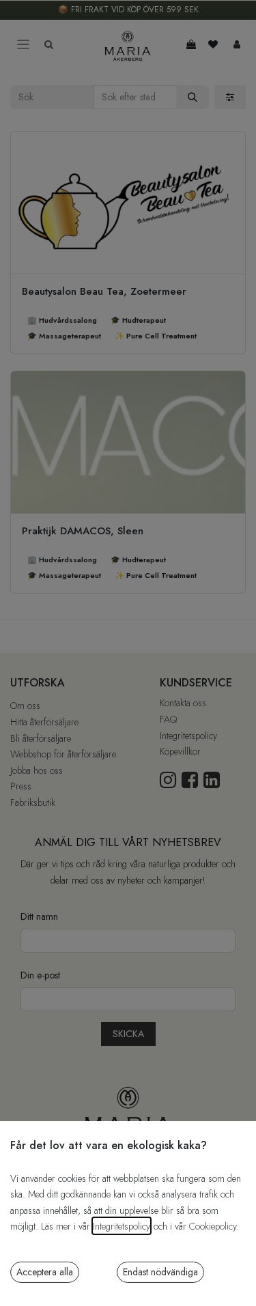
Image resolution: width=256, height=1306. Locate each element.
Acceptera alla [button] (44, 1272)
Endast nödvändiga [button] (160, 1272)
